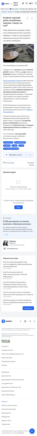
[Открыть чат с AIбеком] (32, 431)
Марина (32, 162)
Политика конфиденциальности (13, 354)
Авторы (4, 365)
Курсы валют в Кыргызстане (11, 387)
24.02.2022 (11, 162)
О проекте (5, 346)
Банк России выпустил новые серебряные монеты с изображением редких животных (17, 301)
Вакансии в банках (8, 391)
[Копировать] (2, 172)
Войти (18, 207)
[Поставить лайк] (27, 18)
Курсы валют (15, 4)
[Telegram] (30, 321)
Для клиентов (6, 376)
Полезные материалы (9, 409)
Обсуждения (6, 417)
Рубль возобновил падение (12, 81)
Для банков (5, 372)
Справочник (6, 424)
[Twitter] (34, 321)
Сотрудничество (7, 383)
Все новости (28, 308)
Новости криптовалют (9, 405)
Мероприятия (6, 413)
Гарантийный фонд (8, 395)
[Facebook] (21, 321)
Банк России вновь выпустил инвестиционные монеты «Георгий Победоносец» (15, 274)
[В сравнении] (23, 3)
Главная (4, 12)
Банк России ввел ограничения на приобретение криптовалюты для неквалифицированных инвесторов (15, 284)
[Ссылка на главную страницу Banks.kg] (5, 3)
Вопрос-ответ (6, 420)
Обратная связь (7, 358)
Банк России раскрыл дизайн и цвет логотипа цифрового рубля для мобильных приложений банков (17, 264)
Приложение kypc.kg (8, 361)
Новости (10, 12)
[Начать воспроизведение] (30, 155)
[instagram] (25, 321)
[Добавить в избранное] (32, 18)
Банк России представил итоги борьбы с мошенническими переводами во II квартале (18, 293)
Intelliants (21, 433)
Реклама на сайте (7, 350)
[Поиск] (26, 3)
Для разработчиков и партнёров (13, 380)
